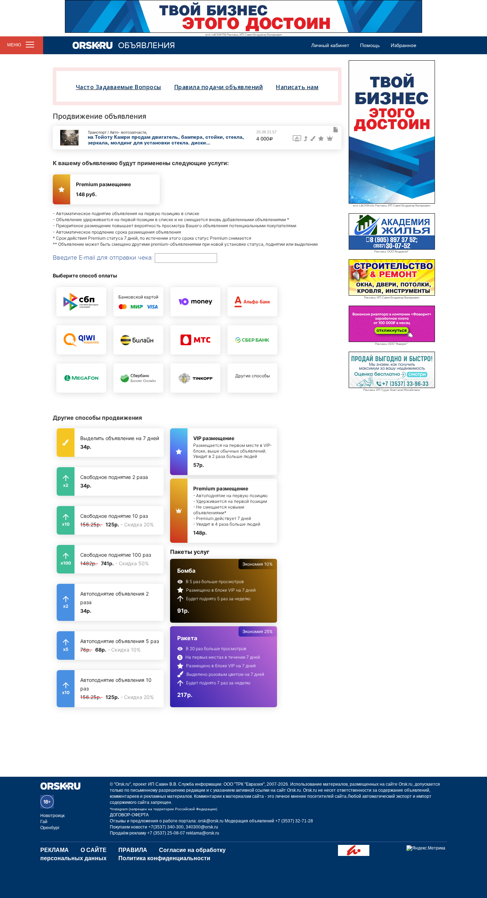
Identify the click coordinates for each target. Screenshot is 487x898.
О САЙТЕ (94, 850)
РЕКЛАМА (54, 850)
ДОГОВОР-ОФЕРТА (129, 814)
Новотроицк (52, 815)
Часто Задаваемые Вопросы (118, 87)
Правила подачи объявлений (218, 87)
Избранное (403, 45)
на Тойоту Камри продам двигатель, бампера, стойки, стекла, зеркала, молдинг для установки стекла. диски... (166, 139)
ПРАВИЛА (132, 850)
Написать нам (297, 87)
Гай (43, 821)
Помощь (370, 45)
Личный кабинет (330, 45)
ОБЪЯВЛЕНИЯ (146, 45)
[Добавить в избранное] (336, 130)
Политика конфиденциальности (164, 858)
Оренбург (50, 827)
